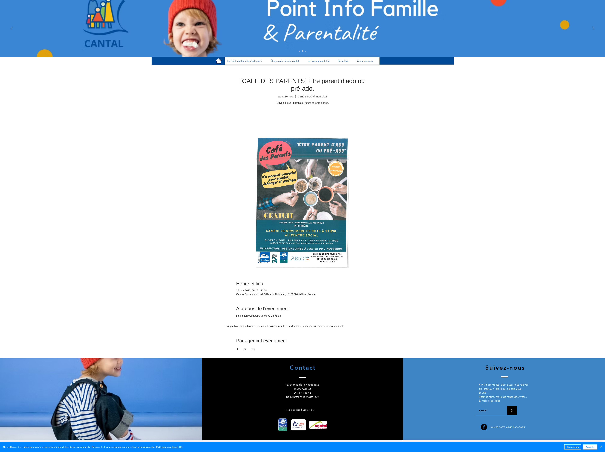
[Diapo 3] (305, 51)
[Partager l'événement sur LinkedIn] (253, 349)
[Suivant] (593, 29)
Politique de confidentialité (169, 447)
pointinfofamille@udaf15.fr (302, 396)
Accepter (590, 447)
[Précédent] (12, 29)
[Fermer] (601, 446)
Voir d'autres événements (302, 120)
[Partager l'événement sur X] (245, 349)
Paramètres (573, 447)
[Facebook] (484, 427)
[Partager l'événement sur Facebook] (237, 349)
